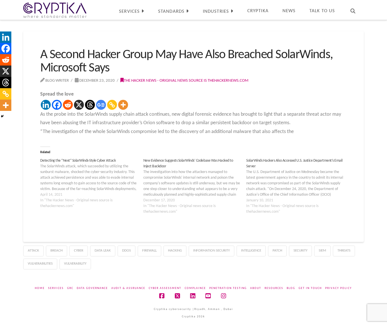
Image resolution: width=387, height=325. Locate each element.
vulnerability (75, 263)
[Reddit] (68, 105)
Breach (56, 250)
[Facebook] (57, 105)
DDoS (126, 250)
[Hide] (2, 116)
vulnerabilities (40, 263)
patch (277, 250)
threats (343, 250)
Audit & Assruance (128, 288)
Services (56, 288)
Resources (274, 288)
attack (33, 250)
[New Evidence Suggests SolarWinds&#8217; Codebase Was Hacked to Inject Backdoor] (194, 186)
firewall (149, 250)
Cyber (78, 250)
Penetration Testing (228, 288)
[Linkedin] (46, 105)
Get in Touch (310, 288)
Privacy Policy (338, 288)
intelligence (251, 250)
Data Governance (92, 288)
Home (40, 288)
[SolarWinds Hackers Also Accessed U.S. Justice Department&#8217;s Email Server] (297, 186)
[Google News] (101, 105)
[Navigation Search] (353, 10)
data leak (103, 250)
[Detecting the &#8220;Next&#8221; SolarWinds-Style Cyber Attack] (91, 183)
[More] (123, 105)
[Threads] (90, 105)
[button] (381, 5)
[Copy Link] (112, 105)
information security (211, 250)
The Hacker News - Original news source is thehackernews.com (186, 80)
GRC (70, 288)
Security (300, 250)
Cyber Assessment (165, 288)
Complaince (195, 288)
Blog (291, 288)
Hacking (175, 250)
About (255, 288)
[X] (79, 105)
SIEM (322, 250)
